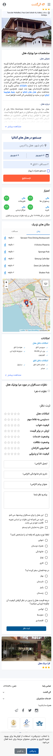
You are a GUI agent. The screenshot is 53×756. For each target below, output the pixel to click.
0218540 (23, 85)
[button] (27, 300)
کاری (41, 563)
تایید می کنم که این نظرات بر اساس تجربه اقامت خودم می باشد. (26, 521)
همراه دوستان (37, 546)
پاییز (41, 587)
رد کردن (20, 751)
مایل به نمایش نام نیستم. (32, 527)
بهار (41, 576)
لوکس (40, 609)
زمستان (40, 593)
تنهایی (40, 540)
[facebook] (23, 710)
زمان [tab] (38, 231)
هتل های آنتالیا (29, 92)
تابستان (40, 581)
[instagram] (36, 710)
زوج (41, 557)
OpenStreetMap (33, 330)
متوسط (40, 615)
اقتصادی (39, 620)
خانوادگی (39, 551)
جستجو (26, 178)
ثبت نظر (26, 628)
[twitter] (30, 710)
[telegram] (16, 710)
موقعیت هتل (42, 299)
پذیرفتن (32, 751)
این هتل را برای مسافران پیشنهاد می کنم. (26, 515)
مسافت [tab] (15, 231)
